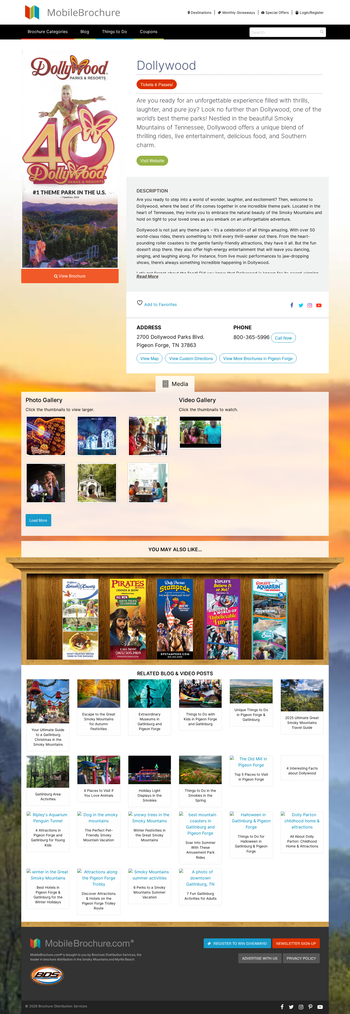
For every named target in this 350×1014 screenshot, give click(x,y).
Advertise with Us (259, 958)
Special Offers (277, 13)
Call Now (283, 338)
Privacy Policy (301, 958)
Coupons (148, 31)
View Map (149, 358)
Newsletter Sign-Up (296, 943)
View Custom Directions (191, 358)
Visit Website (152, 160)
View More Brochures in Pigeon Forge (258, 358)
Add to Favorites (160, 304)
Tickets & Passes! (156, 84)
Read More (148, 276)
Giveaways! (240, 943)
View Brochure (72, 276)
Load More (38, 520)
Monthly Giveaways (238, 13)
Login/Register (312, 13)
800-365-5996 (252, 337)
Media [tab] (180, 383)
